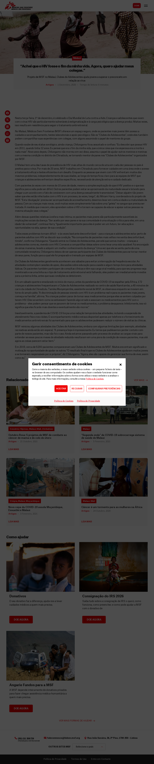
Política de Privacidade (88, 401)
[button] (120, 364)
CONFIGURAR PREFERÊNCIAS (104, 388)
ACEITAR (61, 388)
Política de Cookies (94, 379)
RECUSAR (77, 388)
